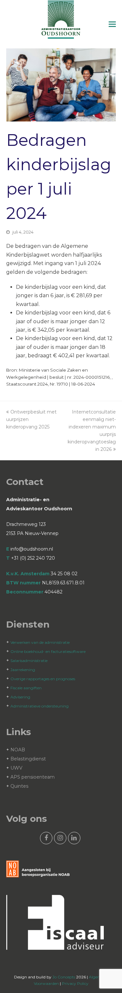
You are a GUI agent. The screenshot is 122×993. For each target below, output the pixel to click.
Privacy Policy (75, 983)
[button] (112, 24)
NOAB (17, 750)
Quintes (19, 786)
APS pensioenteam (32, 777)
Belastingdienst (28, 759)
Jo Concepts (63, 976)
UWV (16, 768)
